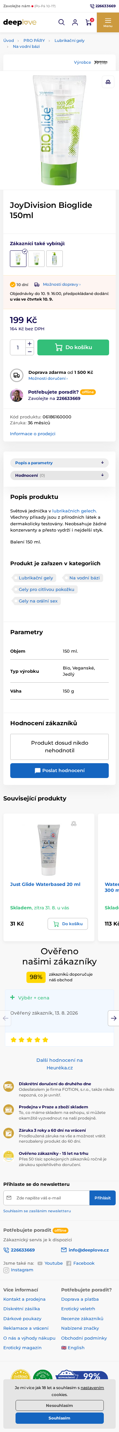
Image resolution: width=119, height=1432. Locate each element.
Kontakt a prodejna (24, 1299)
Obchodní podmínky (84, 1338)
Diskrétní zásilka (21, 1308)
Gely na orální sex (38, 600)
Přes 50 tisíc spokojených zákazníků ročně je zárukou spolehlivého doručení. (62, 1161)
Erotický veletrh (78, 1308)
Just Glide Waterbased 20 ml (45, 884)
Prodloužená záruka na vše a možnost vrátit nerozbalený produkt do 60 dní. (62, 1138)
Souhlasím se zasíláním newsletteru (37, 1211)
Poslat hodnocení (63, 770)
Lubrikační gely (70, 40)
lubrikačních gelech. (74, 510)
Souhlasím (59, 1418)
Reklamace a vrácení (26, 1328)
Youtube (54, 1263)
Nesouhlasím (59, 1405)
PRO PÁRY (34, 40)
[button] (61, 22)
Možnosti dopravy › (62, 284)
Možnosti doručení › (48, 378)
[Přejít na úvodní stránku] (19, 22)
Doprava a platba (80, 1299)
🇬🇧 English (73, 1347)
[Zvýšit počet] (30, 344)
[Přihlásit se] (75, 22)
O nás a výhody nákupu (29, 1338)
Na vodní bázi (26, 46)
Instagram (22, 1269)
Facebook (84, 1263)
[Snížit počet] (30, 351)
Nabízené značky (80, 1328)
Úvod (8, 40)
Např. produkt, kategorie (45, 59)
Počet (18, 347)
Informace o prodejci (33, 433)
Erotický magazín (22, 1347)
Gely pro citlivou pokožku (46, 589)
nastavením (92, 1387)
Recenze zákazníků (82, 1318)
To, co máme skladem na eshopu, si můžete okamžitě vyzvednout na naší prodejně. (62, 1115)
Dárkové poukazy (22, 1318)
